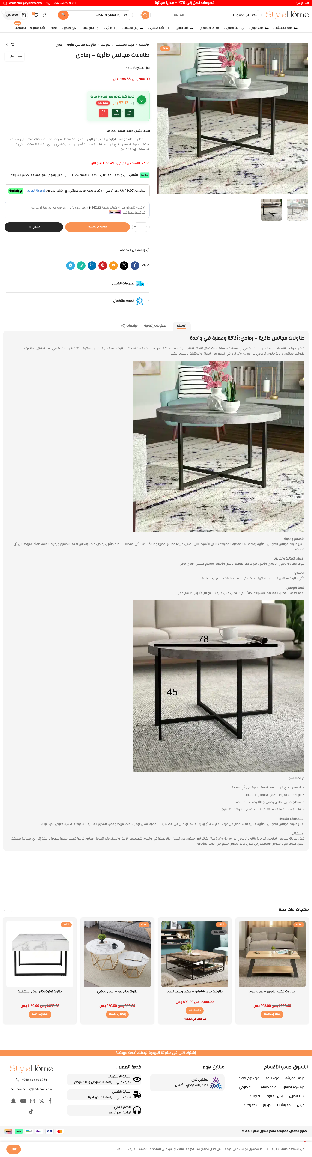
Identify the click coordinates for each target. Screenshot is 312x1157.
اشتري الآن (34, 227)
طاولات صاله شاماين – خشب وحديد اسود (195, 991)
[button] (272, 1014)
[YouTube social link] (23, 1101)
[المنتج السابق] (17, 44)
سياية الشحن (121, 1092)
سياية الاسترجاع (119, 1076)
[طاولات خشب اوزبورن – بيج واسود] (272, 954)
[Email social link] (113, 265)
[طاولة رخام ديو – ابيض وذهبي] (117, 954)
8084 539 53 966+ (34, 1079)
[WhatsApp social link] (81, 265)
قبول (14, 1149)
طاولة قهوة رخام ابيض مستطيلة (40, 991)
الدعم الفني (122, 1107)
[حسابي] (44, 15)
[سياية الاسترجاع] (137, 1079)
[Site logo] (287, 15)
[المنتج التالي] (7, 44)
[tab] (181, 326)
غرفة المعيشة (125, 44)
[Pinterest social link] (102, 265)
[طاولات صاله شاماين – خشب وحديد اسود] (194, 954)
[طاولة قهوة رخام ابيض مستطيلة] (39, 954)
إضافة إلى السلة (97, 227)
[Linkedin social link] (92, 265)
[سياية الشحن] (137, 1095)
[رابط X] (124, 265)
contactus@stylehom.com (34, 1089)
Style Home (14, 56)
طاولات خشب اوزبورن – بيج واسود (272, 991)
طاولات (106, 44)
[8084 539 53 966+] (17, 1080)
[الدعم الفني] (137, 1110)
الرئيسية (144, 44)
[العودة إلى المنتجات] (12, 44)
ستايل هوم (260, 1131)
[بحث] (145, 15)
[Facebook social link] (135, 265)
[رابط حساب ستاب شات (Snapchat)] (13, 1101)
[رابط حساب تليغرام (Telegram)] (70, 265)
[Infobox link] (61, 3)
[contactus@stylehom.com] (13, 1089)
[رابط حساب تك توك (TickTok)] (31, 1112)
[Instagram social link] (32, 1101)
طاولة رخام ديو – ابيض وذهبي (117, 991)
